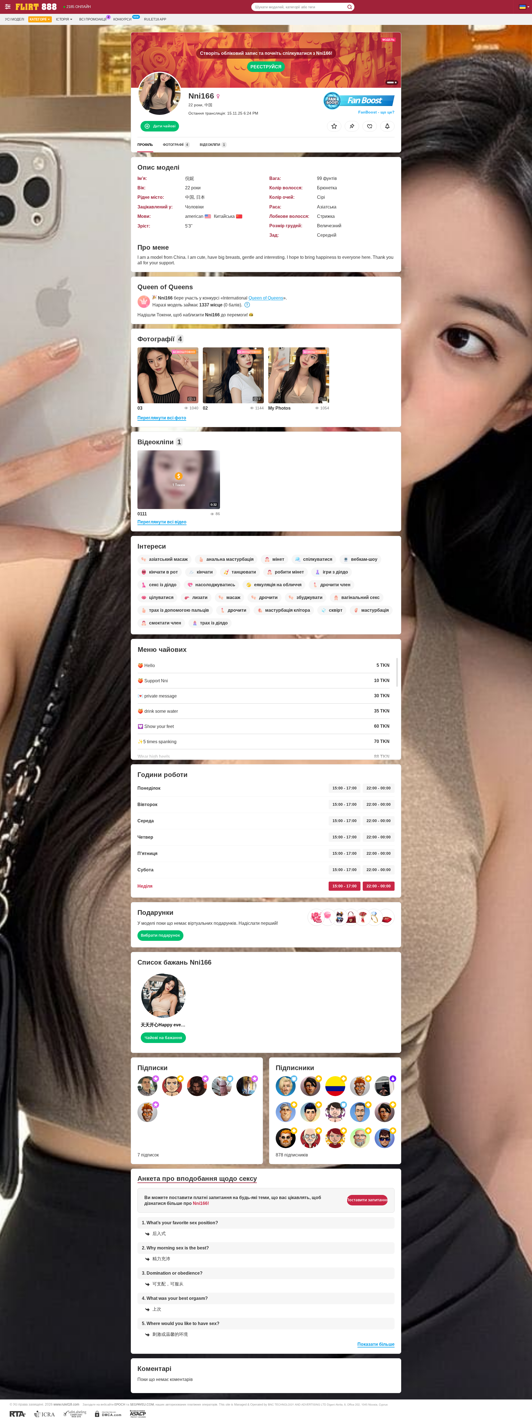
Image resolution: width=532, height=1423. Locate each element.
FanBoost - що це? (376, 112)
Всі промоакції (92, 19)
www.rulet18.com (66, 1404)
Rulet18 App (155, 19)
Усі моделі (14, 19)
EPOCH (119, 1404)
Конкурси (122, 19)
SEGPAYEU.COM (142, 1404)
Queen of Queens (266, 298)
